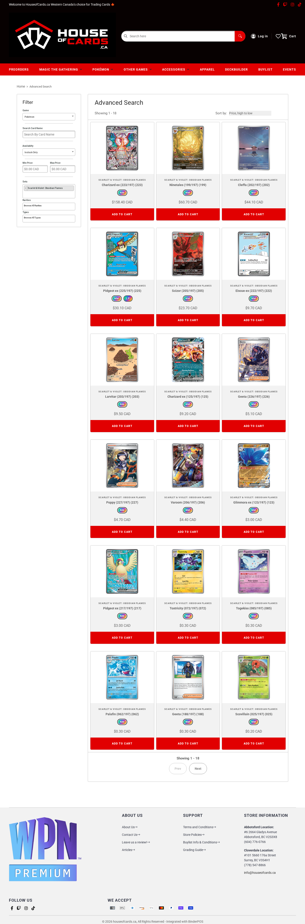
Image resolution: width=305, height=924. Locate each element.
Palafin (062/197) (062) (122, 714)
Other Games (137, 69)
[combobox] (49, 116)
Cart (292, 36)
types (26, 212)
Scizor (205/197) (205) (188, 291)
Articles (127, 850)
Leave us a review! (134, 842)
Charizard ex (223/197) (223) (122, 185)
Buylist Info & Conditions (200, 842)
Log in (263, 36)
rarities (27, 200)
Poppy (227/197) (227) (122, 502)
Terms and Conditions (198, 827)
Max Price (55, 163)
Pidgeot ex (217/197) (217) (122, 608)
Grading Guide (193, 850)
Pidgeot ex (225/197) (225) (122, 291)
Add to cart (122, 214)
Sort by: (221, 113)
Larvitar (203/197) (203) (122, 396)
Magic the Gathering (59, 69)
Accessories (174, 69)
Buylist (265, 69)
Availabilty (30, 149)
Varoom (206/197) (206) (188, 502)
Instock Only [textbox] (31, 152)
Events (289, 69)
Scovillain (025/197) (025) (253, 714)
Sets (43, 184)
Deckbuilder (236, 69)
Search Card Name (33, 128)
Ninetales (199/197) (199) (187, 185)
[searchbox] (25, 193)
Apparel (207, 69)
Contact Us (129, 834)
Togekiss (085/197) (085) (254, 608)
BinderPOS (195, 921)
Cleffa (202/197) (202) (254, 185)
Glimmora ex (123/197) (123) (253, 502)
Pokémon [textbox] (29, 117)
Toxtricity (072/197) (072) (188, 608)
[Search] (240, 36)
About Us (128, 827)
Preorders (19, 69)
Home (21, 86)
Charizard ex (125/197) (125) (187, 396)
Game (28, 113)
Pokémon (101, 69)
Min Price (28, 163)
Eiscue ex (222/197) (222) (254, 291)
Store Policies (192, 834)
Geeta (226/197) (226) (254, 396)
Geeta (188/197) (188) (188, 714)
